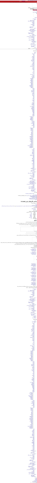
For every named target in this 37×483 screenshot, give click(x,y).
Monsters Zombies (30, 395)
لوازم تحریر (32, 39)
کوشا (33, 400)
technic (32, 425)
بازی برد (33, 66)
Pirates (32, 84)
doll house (31, 80)
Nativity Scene (31, 396)
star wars (32, 143)
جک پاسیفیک (32, 91)
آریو (33, 55)
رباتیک (33, 40)
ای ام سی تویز (32, 335)
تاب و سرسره (32, 43)
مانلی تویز (33, 149)
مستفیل (33, 152)
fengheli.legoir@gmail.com (34, 247)
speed (32, 423)
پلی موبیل (33, 77)
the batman (31, 146)
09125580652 (35, 246)
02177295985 (35, 245)
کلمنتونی (33, 115)
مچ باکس (33, 151)
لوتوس (33, 430)
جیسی (33, 92)
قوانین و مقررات (34, 254)
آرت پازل (33, 53)
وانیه (33, 165)
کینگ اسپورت (32, 123)
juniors (32, 417)
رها (33, 99)
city (32, 131)
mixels (32, 140)
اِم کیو (33, 62)
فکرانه (33, 111)
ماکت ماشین (31, 26)
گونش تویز (33, 125)
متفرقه (33, 150)
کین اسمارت (32, 401)
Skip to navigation (30, 0)
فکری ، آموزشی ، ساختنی (32, 183)
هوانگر (33, 161)
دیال (33, 97)
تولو (33, 89)
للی (33, 148)
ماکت (33, 177)
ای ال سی (33, 64)
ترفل (33, 362)
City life (32, 351)
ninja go (32, 141)
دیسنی (33, 373)
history (32, 355)
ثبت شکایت (34, 266)
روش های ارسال (34, 264)
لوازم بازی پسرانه (32, 20)
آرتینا (33, 54)
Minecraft (31, 419)
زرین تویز (33, 377)
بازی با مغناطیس (32, 337)
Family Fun (31, 82)
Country (32, 79)
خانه (36, 195)
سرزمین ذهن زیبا (32, 106)
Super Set (31, 359)
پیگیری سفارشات (33, 279)
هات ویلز (33, 158)
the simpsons (31, 147)
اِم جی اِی (33, 61)
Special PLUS (31, 85)
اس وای (36, 199)
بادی (33, 169)
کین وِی (33, 122)
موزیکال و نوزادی (33, 476)
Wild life (32, 87)
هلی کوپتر (33, 22)
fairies (32, 81)
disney (32, 133)
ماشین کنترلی (32, 24)
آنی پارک (33, 56)
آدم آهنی (33, 172)
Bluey (32, 129)
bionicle (32, 128)
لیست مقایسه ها (34, 250)
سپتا (33, 105)
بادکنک (33, 464)
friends (32, 415)
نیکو (33, 157)
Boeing (32, 117)
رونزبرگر (33, 375)
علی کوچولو (32, 108)
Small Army (31, 397)
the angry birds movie (30, 145)
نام (36, 232)
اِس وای (33, 58)
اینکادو (33, 336)
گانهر (33, 124)
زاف (33, 101)
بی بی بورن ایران (32, 74)
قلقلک (33, 112)
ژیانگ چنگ (33, 379)
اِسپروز (33, 328)
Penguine (32, 118)
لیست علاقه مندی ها (33, 249)
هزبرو (33, 159)
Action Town (31, 116)
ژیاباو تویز (33, 103)
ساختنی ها (33, 186)
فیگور (35, 474)
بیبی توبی (33, 346)
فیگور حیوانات (32, 45)
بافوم (33, 69)
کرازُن (33, 389)
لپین (33, 126)
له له (33, 429)
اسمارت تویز (32, 60)
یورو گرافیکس (32, 168)
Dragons (32, 353)
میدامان (33, 435)
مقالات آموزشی (34, 271)
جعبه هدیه (33, 301)
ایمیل (36, 233)
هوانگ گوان (32, 160)
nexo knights (31, 421)
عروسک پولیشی (32, 31)
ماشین (33, 21)
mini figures (31, 139)
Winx (32, 120)
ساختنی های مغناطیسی (31, 472)
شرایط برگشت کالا (33, 265)
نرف (33, 154)
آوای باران (33, 326)
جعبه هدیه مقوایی (31, 33)
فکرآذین (33, 110)
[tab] (34, 208)
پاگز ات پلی (32, 76)
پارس (33, 75)
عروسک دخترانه (32, 180)
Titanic (32, 398)
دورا (33, 96)
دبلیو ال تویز (32, 369)
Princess (32, 357)
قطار (33, 174)
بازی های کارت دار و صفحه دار (30, 36)
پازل (33, 38)
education (31, 134)
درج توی (33, 95)
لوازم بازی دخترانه (32, 29)
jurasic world (31, 138)
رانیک (33, 98)
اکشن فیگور (32, 46)
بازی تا (33, 67)
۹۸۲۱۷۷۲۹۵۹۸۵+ (32, 9)
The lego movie (31, 427)
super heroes (31, 144)
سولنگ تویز (32, 107)
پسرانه (35, 171)
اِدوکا (33, 57)
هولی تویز (33, 163)
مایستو (33, 431)
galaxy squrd (31, 136)
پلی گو (33, 349)
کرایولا (33, 114)
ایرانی (35, 52)
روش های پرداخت (33, 263)
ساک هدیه (33, 34)
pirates (32, 142)
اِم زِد (33, 331)
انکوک (33, 63)
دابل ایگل (33, 367)
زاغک (33, 100)
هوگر (33, 162)
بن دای (33, 72)
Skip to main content (34, 0)
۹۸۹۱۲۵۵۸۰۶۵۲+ (32, 8)
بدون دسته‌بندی (34, 321)
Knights (32, 83)
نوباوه (33, 156)
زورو (33, 102)
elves (32, 135)
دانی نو (33, 94)
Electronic (31, 394)
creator (32, 132)
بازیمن (33, 339)
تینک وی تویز (32, 90)
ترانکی (33, 88)
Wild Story (31, 119)
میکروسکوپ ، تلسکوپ (31, 188)
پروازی (33, 25)
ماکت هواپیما (31, 27)
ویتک (33, 166)
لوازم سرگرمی (32, 44)
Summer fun (31, 86)
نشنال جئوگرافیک (32, 155)
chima (32, 130)
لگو (33, 127)
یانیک (33, 167)
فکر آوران (33, 109)
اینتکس (33, 65)
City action (31, 78)
